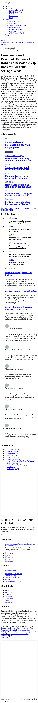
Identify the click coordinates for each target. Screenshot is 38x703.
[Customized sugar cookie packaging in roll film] (12, 260)
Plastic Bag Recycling (14, 459)
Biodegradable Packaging (21, 632)
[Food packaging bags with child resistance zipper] (7, 173)
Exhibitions (13, 14)
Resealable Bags (12, 453)
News (7, 35)
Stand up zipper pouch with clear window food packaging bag (17, 169)
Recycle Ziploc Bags (14, 451)
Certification (13, 16)
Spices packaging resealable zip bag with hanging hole (17, 144)
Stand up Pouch (14, 21)
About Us (8, 8)
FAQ (11, 18)
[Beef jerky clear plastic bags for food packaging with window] (11, 251)
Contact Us (9, 37)
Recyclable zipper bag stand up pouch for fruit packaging (18, 160)
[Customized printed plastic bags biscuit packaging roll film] (13, 218)
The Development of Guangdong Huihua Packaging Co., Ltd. (19, 308)
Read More (9, 152)
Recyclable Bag (14, 27)
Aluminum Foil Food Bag (19, 634)
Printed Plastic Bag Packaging (17, 465)
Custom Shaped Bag (16, 29)
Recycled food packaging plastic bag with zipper (18, 194)
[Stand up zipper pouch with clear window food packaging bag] (7, 164)
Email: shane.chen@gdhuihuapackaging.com (20, 544)
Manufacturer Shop (15, 12)
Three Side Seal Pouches (17, 25)
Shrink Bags (11, 467)
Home (7, 6)
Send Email (5, 638)
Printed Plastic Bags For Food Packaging (20, 461)
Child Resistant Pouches (17, 33)
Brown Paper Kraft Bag (25, 628)
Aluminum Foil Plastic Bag (10, 630)
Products (8, 20)
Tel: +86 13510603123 (12, 546)
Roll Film (12, 31)
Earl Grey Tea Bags (13, 449)
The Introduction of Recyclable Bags (21, 291)
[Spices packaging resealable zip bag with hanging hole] (7, 138)
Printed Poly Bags (13, 469)
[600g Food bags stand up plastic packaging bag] (11, 226)
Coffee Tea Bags (12, 463)
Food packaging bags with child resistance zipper (16, 178)
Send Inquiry (5, 535)
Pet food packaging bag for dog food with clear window (17, 204)
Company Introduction (16, 10)
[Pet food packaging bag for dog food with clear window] (9, 199)
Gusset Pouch (13, 23)
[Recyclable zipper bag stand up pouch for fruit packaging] (14, 156)
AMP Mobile (11, 628)
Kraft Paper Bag (12, 455)
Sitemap (3, 628)
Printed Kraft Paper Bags (15, 457)
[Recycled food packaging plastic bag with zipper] (7, 191)
